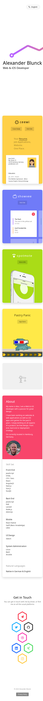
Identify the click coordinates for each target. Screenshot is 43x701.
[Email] (22, 616)
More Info (22, 262)
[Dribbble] (22, 637)
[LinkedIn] (16, 648)
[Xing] (28, 648)
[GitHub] (28, 627)
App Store (22, 322)
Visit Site (29, 129)
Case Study (16, 129)
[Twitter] (16, 627)
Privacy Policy (22, 694)
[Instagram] (22, 658)
